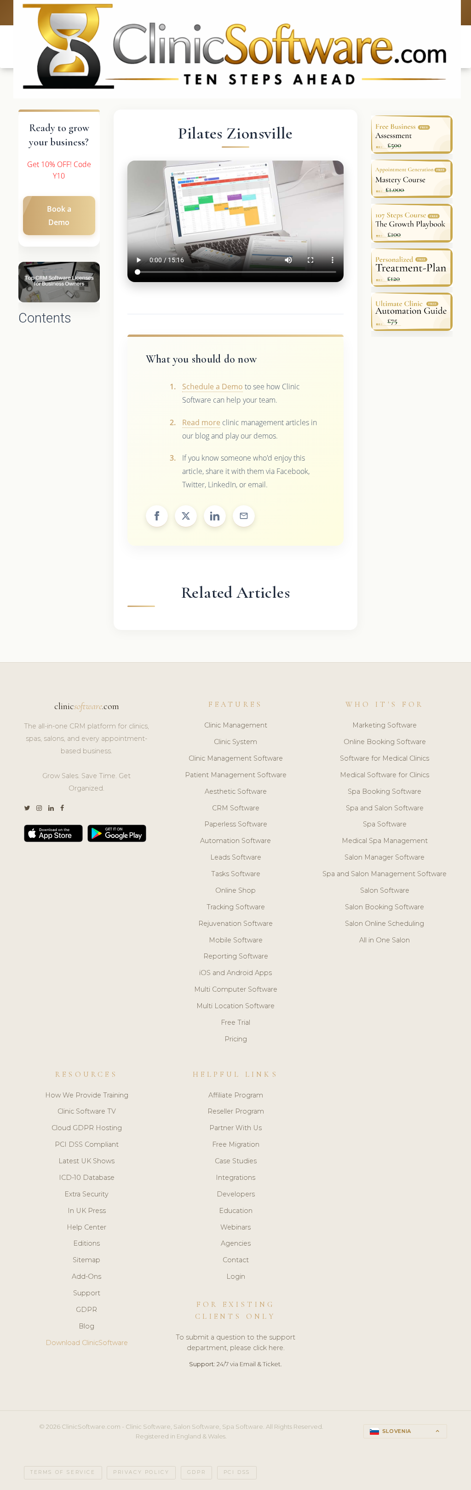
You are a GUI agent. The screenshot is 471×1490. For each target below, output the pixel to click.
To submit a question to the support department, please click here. (235, 1342)
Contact (236, 1260)
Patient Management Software (236, 775)
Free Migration (235, 1144)
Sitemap (86, 1260)
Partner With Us (235, 1128)
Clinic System (235, 742)
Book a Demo (59, 215)
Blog (86, 1326)
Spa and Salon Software (385, 808)
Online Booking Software (385, 742)
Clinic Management (235, 725)
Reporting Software (235, 956)
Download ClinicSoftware (87, 1343)
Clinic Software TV (86, 1111)
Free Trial (235, 1022)
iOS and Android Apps (235, 973)
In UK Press (87, 1211)
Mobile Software (236, 940)
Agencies (236, 1243)
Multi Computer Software (235, 989)
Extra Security (86, 1194)
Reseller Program (235, 1111)
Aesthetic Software (236, 791)
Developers (236, 1194)
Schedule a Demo (212, 386)
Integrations (235, 1177)
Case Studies (236, 1161)
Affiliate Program (235, 1095)
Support (86, 1293)
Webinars (235, 1227)
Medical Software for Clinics (384, 775)
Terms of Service (63, 1472)
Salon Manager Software (385, 857)
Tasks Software (235, 874)
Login (235, 1276)
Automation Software (235, 841)
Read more (201, 422)
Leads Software (235, 857)
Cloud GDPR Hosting (87, 1128)
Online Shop (235, 890)
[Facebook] (62, 808)
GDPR (86, 1309)
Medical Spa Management (385, 841)
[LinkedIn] (51, 808)
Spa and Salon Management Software (384, 874)
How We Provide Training (86, 1095)
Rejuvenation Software (235, 923)
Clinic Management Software (236, 758)
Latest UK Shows (86, 1161)
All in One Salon (384, 940)
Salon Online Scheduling (384, 923)
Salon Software (384, 890)
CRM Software (235, 808)
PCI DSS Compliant (87, 1144)
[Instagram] (39, 808)
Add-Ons (86, 1276)
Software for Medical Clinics (384, 758)
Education (236, 1211)
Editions (86, 1243)
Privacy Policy (141, 1472)
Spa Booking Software (384, 791)
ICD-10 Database (87, 1177)
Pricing (235, 1039)
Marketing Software (384, 725)
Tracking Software (236, 907)
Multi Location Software (235, 1006)
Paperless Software (235, 824)
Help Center (86, 1227)
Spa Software (385, 824)
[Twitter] (27, 808)
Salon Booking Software (384, 907)
